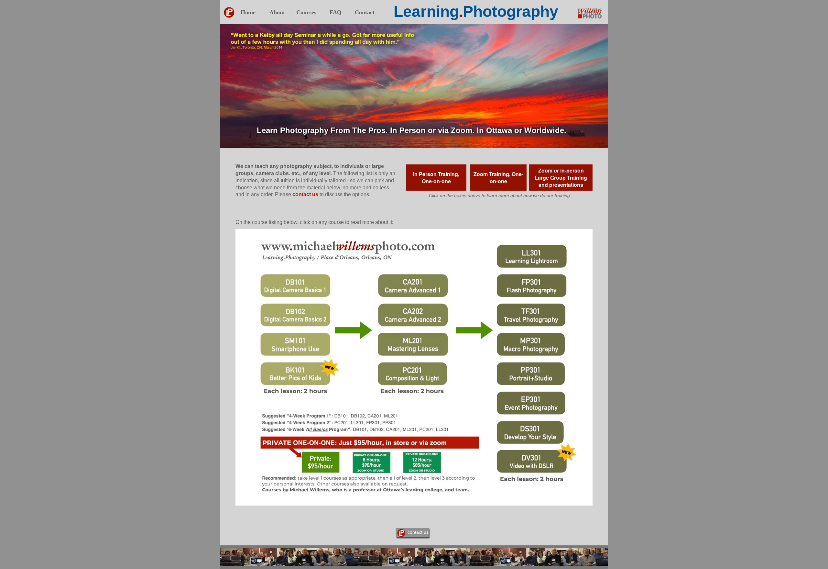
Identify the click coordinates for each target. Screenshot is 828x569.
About (277, 12)
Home (248, 12)
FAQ (336, 12)
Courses (306, 12)
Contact (365, 12)
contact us (305, 194)
